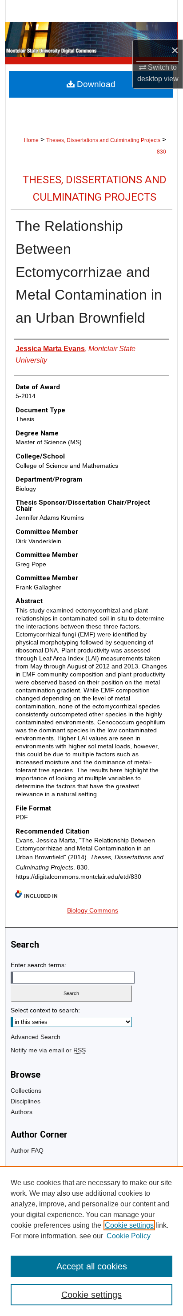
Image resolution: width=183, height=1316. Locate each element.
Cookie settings (129, 1225)
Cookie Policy (129, 1236)
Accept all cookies (91, 1266)
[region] (91, 1241)
